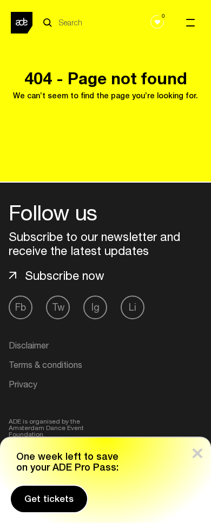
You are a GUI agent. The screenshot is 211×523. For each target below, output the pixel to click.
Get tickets (49, 498)
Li (132, 307)
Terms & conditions (45, 364)
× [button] (197, 451)
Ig (95, 307)
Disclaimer (29, 345)
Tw (58, 307)
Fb (20, 307)
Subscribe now (64, 276)
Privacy (23, 384)
